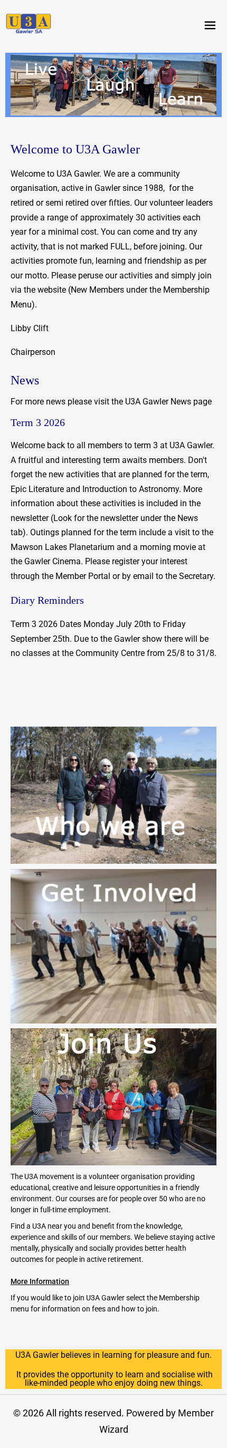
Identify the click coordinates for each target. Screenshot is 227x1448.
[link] (28, 23)
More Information (40, 1281)
